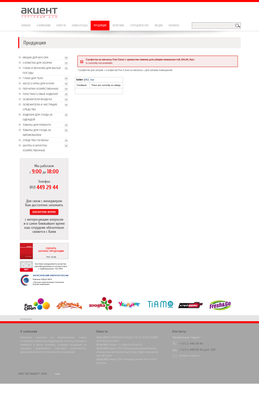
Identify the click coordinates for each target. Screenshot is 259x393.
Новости (61, 25)
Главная (26, 25)
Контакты (174, 25)
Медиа (159, 25)
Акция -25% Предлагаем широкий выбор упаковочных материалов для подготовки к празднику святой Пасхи (127, 352)
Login (57, 374)
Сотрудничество (139, 25)
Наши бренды (80, 25)
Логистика (118, 25)
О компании (43, 25)
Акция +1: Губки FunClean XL (125, 344)
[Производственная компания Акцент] (41, 10)
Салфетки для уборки (90, 70)
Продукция (100, 25)
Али (92, 79)
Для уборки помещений (158, 70)
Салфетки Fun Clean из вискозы (124, 70)
